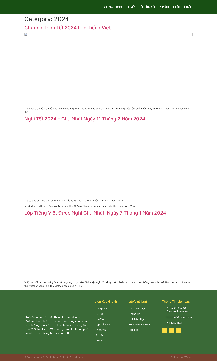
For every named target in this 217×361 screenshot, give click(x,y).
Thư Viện (130, 6)
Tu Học (119, 6)
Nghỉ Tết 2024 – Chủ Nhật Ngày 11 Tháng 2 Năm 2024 (84, 119)
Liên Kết (186, 6)
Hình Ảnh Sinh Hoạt (139, 324)
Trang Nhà (107, 6)
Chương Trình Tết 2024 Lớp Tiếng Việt (67, 28)
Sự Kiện (176, 6)
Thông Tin (134, 314)
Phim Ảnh (164, 6)
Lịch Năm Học (137, 319)
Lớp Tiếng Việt (147, 6)
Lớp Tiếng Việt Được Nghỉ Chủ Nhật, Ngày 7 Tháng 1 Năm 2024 (95, 213)
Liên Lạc (133, 330)
